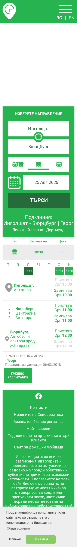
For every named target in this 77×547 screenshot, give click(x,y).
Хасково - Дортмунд (46, 230)
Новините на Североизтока (38, 414)
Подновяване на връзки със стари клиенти (38, 437)
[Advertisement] (38, 63)
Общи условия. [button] (18, 528)
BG (59, 17)
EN (71, 17)
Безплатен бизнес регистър (38, 421)
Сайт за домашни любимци (38, 447)
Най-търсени (38, 428)
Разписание (9, 5)
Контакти (38, 407)
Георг (11, 360)
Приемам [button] (41, 539)
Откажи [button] (15, 539)
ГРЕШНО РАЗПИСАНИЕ (17, 375)
